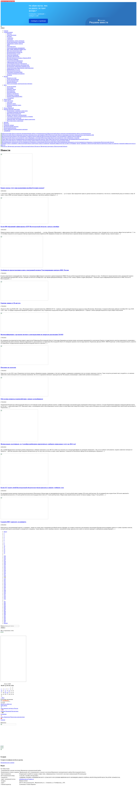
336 (5, 573)
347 (5, 589)
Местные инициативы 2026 (14, 50)
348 (5, 590)
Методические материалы (14, 113)
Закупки (6, 122)
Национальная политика (13, 70)
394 (5, 620)
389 (5, 613)
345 (5, 586)
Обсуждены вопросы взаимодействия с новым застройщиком (22, 399)
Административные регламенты (15, 73)
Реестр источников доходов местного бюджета (19, 83)
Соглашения (10, 98)
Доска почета (7, 99)
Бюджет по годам (11, 78)
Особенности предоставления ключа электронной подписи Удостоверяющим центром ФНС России (35, 270)
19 (5, 692)
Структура (10, 39)
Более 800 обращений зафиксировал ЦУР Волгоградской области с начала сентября (30, 226)
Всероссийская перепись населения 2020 (18, 65)
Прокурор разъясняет (12, 55)
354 (5, 599)
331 (5, 566)
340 (5, 578)
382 (5, 603)
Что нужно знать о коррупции (15, 120)
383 (5, 604)
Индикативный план (12, 80)
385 (5, 607)
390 (5, 614)
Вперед (6, 623)
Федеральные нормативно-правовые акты (18, 66)
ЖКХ (8, 45)
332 (5, 567)
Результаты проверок (12, 59)
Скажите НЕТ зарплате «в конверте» (13, 522)
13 (4, 550)
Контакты (6, 123)
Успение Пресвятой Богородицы (9, 711)
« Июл (2, 697)
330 (5, 564)
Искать (3, 627)
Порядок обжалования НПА (14, 96)
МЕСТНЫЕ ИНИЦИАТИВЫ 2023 (16, 49)
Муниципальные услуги (13, 53)
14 (4, 551)
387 (5, 610)
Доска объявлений (9, 108)
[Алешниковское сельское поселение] (1, 26)
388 (5, 611)
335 (5, 571)
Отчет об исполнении (13, 79)
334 (5, 570)
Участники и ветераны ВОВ (14, 72)
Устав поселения (11, 86)
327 (5, 560)
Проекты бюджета (12, 82)
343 (5, 583)
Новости (9, 33)
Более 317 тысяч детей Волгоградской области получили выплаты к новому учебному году (32, 487)
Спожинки (4, 714)
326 (5, 558)
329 (5, 563)
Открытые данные (9, 125)
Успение (3, 719)
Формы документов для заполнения (16, 115)
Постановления (11, 92)
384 (5, 606)
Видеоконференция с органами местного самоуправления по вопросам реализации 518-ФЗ (32, 334)
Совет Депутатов (8, 100)
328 (5, 561)
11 (4, 547)
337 (5, 574)
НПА (5, 85)
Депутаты (9, 102)
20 (7, 692)
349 (5, 591)
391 (5, 616)
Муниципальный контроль (11, 126)
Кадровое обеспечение (13, 56)
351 (5, 594)
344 (5, 584)
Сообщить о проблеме (38, 21)
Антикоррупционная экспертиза (16, 112)
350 (5, 593)
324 (5, 556)
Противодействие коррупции (12, 109)
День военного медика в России (9, 708)
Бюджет (6, 76)
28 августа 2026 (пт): (6, 704)
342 (5, 581)
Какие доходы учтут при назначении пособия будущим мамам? (22, 188)
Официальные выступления (14, 62)
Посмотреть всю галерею (7, 762)
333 (5, 568)
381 (5, 601)
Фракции (9, 106)
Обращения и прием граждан (15, 43)
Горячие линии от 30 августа (10, 303)
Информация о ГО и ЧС (13, 69)
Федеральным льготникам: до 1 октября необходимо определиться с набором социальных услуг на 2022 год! (38, 444)
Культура (9, 75)
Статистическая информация (15, 60)
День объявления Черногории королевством (13, 717)
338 (5, 576)
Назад (5, 531)
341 (5, 580)
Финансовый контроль (10, 128)
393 (5, 619)
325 (5, 557)
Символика (10, 38)
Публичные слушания (13, 95)
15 (4, 553)
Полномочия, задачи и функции (15, 40)
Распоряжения (11, 90)
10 (4, 546)
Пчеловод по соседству (8, 367)
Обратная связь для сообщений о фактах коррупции (21, 119)
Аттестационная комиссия (14, 118)
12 (4, 548)
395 (5, 621)
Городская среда (11, 46)
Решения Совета (11, 89)
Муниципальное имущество (14, 52)
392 (5, 617)
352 (5, 596)
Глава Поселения (11, 35)
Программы (10, 88)
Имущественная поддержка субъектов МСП (19, 58)
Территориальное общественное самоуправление (20, 68)
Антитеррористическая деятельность (17, 63)
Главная (6, 30)
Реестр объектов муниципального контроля (15, 129)
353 (5, 597)
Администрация (8, 32)
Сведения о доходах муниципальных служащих (20, 116)
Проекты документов (13, 93)
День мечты (4, 705)
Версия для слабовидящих (8, 1)
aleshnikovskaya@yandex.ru (26, 779)
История (9, 36)
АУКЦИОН (7, 130)
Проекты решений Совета (14, 105)
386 (5, 609)
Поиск (2, 626)
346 (5, 587)
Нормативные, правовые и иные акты (17, 110)
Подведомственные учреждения (15, 42)
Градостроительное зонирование (16, 48)
